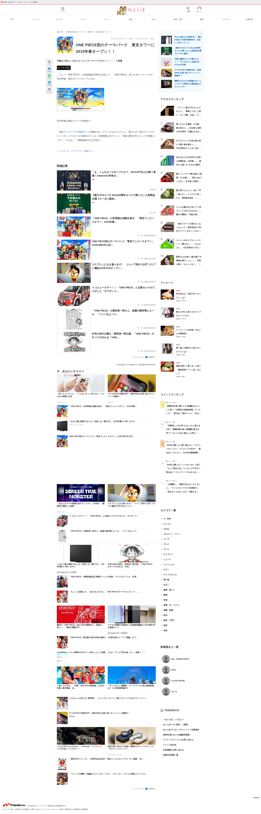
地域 (130, 19)
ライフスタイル (170, 575)
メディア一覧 (8, 809)
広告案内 (25, 809)
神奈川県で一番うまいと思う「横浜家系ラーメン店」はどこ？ (188, 369)
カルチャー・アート (172, 534)
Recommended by (139, 357)
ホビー (166, 569)
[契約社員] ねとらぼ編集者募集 (175, 735)
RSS (62, 809)
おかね (166, 529)
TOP (12, 19)
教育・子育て (169, 620)
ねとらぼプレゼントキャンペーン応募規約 (180, 730)
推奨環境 (84, 809)
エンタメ (59, 19)
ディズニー (168, 554)
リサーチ (225, 19)
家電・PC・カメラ (171, 605)
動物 (201, 19)
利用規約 (256, 798)
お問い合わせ (36, 809)
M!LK (173, 670)
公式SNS (17, 809)
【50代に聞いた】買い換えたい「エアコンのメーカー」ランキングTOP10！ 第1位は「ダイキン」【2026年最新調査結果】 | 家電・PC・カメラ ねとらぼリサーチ (183, 452)
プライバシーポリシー (50, 809)
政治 (165, 615)
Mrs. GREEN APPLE (180, 659)
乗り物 (166, 580)
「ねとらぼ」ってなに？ (172, 719)
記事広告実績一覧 (169, 755)
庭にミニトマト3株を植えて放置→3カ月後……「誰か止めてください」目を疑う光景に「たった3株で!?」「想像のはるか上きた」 (189, 181)
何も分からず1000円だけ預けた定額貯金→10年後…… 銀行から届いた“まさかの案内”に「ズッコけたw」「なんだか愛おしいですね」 (188, 164)
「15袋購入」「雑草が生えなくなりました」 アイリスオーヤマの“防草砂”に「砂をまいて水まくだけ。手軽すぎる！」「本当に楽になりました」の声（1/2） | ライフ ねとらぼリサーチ (183, 491)
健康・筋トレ (169, 590)
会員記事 (249, 19)
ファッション (169, 564)
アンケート (167, 282)
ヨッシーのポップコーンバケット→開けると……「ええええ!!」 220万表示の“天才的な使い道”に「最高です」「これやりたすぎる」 (189, 247)
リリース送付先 (168, 745)
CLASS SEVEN (178, 681)
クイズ (83, 19)
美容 (165, 630)
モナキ (174, 691)
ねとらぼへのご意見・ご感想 (174, 724)
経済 (165, 625)
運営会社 (68, 809)
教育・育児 (178, 19)
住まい (154, 19)
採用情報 (76, 809)
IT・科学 (167, 519)
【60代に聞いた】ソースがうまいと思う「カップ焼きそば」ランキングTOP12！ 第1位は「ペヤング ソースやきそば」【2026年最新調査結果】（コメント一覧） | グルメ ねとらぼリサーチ (184, 472)
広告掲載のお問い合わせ (172, 750)
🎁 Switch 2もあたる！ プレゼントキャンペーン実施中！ (20, 2)
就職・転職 (168, 610)
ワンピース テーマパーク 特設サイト (77, 151)
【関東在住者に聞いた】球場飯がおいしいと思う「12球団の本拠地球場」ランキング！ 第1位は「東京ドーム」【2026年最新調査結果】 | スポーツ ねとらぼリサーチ (183, 413)
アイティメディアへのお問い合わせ (177, 740)
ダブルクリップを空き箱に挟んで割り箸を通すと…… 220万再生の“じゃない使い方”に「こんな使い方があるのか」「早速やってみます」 (189, 148)
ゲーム (166, 549)
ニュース (35, 19)
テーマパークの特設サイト (76, 132)
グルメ (106, 19)
